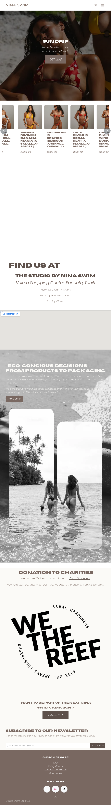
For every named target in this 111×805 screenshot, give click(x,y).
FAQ (55, 762)
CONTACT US (55, 715)
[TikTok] (64, 789)
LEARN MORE (14, 399)
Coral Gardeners (79, 578)
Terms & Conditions (55, 769)
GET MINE (55, 59)
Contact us (55, 773)
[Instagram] (55, 789)
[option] (55, 130)
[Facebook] (47, 789)
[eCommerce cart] (95, 5)
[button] (5, 130)
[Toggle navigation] (102, 5)
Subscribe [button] (97, 745)
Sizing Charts (55, 766)
